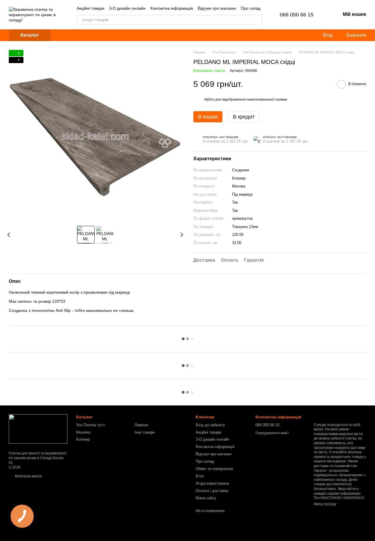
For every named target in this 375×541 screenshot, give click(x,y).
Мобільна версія (28, 476)
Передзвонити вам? (272, 433)
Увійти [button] (209, 99)
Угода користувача (212, 483)
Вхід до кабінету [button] (210, 425)
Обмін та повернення (214, 468)
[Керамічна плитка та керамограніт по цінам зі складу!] (38, 429)
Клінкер (83, 439)
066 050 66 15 (296, 14)
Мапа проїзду (325, 504)
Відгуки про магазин (217, 8)
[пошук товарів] (257, 19)
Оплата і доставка (212, 490)
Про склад (250, 8)
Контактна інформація (171, 8)
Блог (200, 476)
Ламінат (141, 425)
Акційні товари (90, 8)
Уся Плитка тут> (90, 425)
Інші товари (144, 432)
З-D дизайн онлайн (127, 8)
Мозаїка (83, 432)
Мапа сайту (206, 498)
